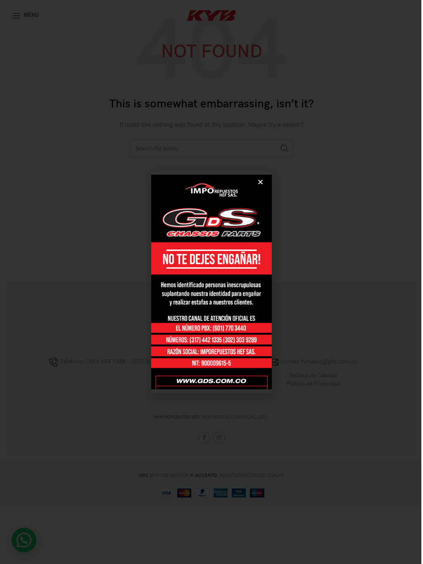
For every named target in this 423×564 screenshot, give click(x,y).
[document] (211, 282)
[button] (260, 182)
